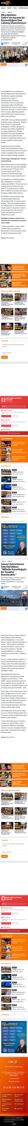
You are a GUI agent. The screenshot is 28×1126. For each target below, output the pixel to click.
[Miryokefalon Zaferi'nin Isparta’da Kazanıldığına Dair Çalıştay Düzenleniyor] (14, 54)
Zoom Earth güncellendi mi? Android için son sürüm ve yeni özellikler (19, 481)
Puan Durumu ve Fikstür (7, 1104)
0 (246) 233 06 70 (6, 416)
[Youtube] (18, 1087)
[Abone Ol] (26, 64)
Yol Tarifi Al (16, 416)
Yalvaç (15, 8)
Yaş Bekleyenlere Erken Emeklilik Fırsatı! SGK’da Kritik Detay (21, 303)
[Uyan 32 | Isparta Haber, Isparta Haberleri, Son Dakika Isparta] (6, 3)
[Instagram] (12, 1087)
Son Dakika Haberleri (5, 1109)
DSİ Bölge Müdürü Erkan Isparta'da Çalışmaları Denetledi (20, 332)
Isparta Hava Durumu (19, 1095)
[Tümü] (26, 466)
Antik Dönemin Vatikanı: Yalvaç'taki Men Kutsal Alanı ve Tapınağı (19, 511)
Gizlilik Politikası (19, 1121)
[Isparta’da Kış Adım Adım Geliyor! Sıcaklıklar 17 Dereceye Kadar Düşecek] (7, 297)
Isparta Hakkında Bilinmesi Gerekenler (13, 1116)
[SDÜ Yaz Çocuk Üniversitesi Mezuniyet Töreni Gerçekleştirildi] (7, 326)
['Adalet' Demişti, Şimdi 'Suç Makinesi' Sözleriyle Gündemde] (7, 311)
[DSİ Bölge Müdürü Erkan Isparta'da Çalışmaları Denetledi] (21, 326)
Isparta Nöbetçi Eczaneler (7, 1095)
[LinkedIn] (15, 1087)
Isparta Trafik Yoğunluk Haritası (19, 1100)
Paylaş (4, 64)
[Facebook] (4, 1087)
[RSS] (23, 1087)
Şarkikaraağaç (23, 8)
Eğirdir (9, 8)
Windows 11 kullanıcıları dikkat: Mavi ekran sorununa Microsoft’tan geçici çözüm (18, 488)
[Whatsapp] (20, 1087)
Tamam (14, 1124)
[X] (7, 1087)
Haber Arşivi (19, 1108)
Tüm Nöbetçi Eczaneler (14, 433)
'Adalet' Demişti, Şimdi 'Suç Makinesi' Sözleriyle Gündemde (7, 317)
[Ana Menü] (25, 3)
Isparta (3, 8)
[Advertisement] (14, 379)
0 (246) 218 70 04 (6, 425)
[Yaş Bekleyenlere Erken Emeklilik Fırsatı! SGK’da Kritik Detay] (21, 297)
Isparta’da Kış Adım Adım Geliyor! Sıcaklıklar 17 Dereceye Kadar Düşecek (18, 473)
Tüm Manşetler (20, 1104)
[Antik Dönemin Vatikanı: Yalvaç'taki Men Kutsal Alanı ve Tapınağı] (21, 311)
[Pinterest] (10, 1087)
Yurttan (14, 477)
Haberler (3, 12)
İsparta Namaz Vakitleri (6, 1100)
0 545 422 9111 (15, 1078)
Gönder (4, 357)
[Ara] (23, 3)
